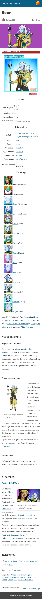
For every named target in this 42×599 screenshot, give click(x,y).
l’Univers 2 (28, 320)
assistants (17, 349)
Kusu (14, 213)
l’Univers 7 (6, 535)
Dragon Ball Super (21, 323)
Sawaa (4, 580)
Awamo (15, 223)
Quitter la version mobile (21, 595)
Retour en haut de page (31, 589)
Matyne (15, 311)
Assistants (20, 575)
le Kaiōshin (30, 518)
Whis (14, 272)
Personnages (16, 570)
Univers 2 (19, 151)
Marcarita (15, 301)
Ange (18, 144)
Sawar (10, 580)
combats (15, 538)
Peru (14, 194)
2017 (10, 564)
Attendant (19, 147)
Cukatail (15, 253)
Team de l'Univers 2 (25, 580)
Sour (15, 580)
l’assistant (27, 317)
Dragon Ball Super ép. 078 (25, 133)
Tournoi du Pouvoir (25, 515)
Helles (35, 317)
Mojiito (15, 292)
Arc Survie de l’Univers (11, 483)
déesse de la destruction (12, 320)
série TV (10, 323)
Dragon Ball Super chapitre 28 (27, 136)
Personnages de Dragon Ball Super (22, 577)
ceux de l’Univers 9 (19, 535)
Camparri (15, 233)
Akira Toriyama (21, 159)
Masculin (19, 140)
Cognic (15, 243)
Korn (14, 282)
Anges (13, 575)
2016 (17, 163)
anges (29, 387)
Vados (14, 262)
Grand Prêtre (17, 204)
